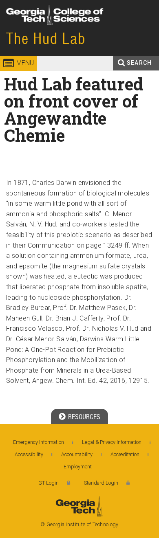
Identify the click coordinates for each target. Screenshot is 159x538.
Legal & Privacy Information (111, 442)
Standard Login (101, 483)
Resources (84, 417)
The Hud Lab (46, 38)
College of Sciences (87, 30)
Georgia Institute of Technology (24, 30)
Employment (78, 466)
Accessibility (29, 454)
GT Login (48, 483)
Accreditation (124, 454)
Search (139, 62)
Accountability (77, 454)
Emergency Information (38, 442)
